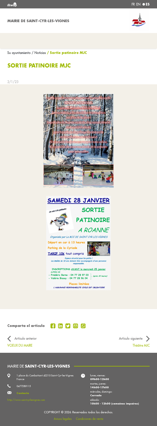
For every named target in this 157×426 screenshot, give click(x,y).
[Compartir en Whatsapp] (83, 325)
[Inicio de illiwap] (35, 4)
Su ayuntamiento (19, 53)
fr (133, 4)
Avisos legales (63, 419)
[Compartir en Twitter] (68, 325)
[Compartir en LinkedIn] (61, 325)
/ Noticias (39, 53)
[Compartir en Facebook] (53, 325)
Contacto (23, 393)
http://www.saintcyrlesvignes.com (26, 399)
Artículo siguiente (130, 338)
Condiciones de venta (89, 419)
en (138, 4)
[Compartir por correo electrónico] (76, 325)
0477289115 (24, 386)
